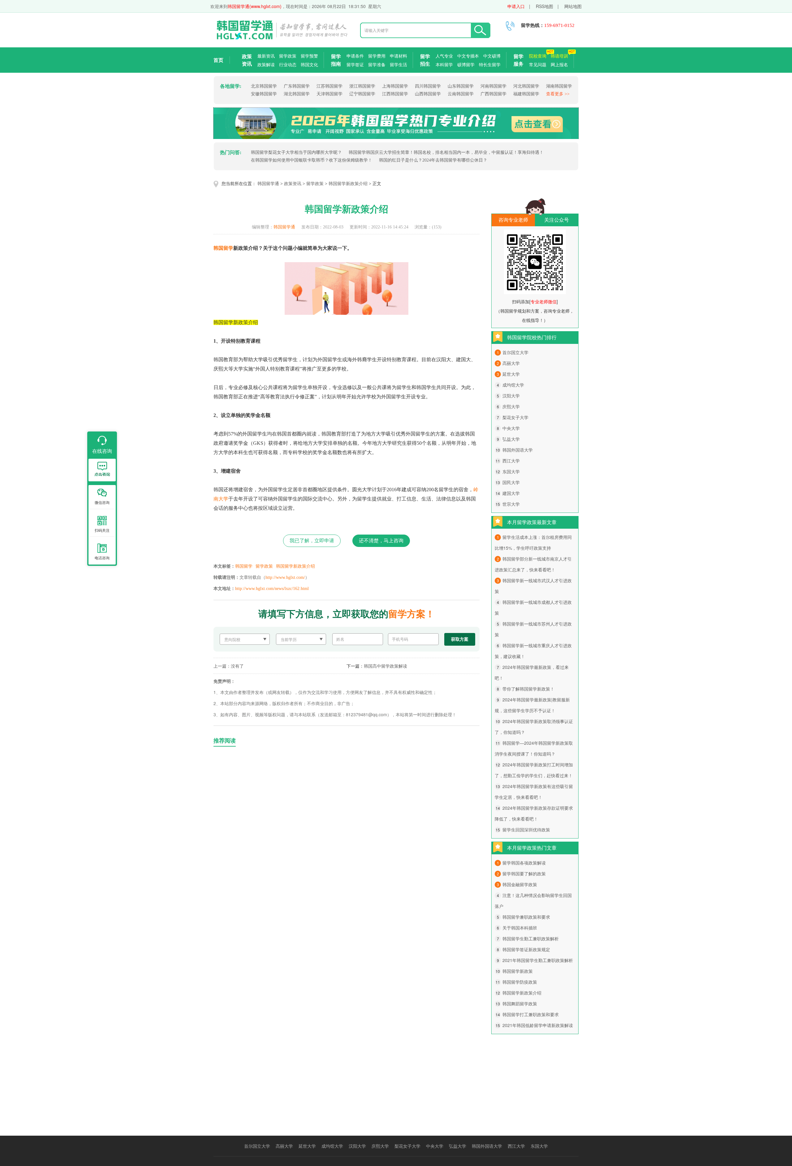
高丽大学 (511, 363)
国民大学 (511, 482)
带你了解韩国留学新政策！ (528, 689)
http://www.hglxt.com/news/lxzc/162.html (272, 588)
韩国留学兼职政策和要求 (526, 917)
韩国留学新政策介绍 (348, 183)
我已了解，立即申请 (312, 540)
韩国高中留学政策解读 (385, 666)
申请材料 (398, 56)
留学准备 (376, 64)
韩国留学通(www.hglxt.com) (255, 6)
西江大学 (511, 460)
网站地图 (573, 6)
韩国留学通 (268, 183)
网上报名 (559, 64)
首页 (218, 59)
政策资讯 (247, 60)
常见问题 (537, 64)
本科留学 (444, 64)
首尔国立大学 (515, 352)
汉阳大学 (511, 395)
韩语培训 (559, 56)
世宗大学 (511, 504)
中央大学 (511, 428)
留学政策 (287, 56)
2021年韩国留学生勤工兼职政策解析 (537, 960)
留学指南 (336, 60)
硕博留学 (466, 64)
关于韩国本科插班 (519, 928)
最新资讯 (266, 56)
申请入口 (516, 6)
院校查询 (537, 56)
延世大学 (511, 374)
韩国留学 (223, 248)
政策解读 (266, 64)
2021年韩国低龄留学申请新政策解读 (537, 1025)
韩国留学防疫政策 (519, 982)
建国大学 (511, 493)
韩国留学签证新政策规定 (526, 949)
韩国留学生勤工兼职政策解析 (530, 938)
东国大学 (511, 471)
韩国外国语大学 (517, 450)
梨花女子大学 (515, 417)
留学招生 (425, 60)
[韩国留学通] (281, 38)
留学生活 (398, 64)
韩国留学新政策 (517, 971)
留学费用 (376, 56)
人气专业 (444, 56)
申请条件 (355, 56)
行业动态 (287, 64)
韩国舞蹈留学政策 (519, 1003)
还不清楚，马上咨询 (381, 540)
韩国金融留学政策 (519, 884)
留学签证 (355, 64)
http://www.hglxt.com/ (285, 577)
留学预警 (309, 56)
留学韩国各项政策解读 (524, 863)
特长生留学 (490, 64)
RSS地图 (544, 6)
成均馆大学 (513, 385)
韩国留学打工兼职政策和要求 (530, 1014)
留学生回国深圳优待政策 (526, 829)
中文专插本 (468, 56)
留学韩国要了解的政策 (524, 873)
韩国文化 (309, 64)
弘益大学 (511, 439)
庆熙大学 (511, 406)
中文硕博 (492, 56)
